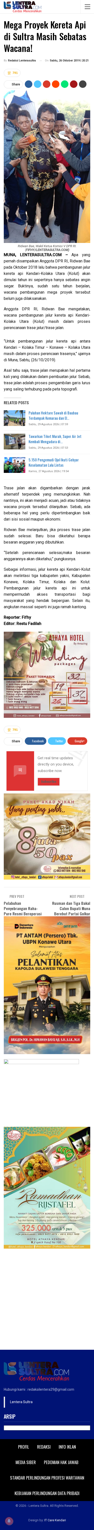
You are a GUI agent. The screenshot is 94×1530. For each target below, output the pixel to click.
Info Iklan (67, 1447)
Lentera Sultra (21, 1402)
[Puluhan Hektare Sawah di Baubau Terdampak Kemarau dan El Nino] (14, 418)
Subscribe (48, 781)
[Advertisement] (47, 1300)
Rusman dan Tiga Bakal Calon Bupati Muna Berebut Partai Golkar (71, 908)
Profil (23, 1447)
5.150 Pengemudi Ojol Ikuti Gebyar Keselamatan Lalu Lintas (54, 462)
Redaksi (44, 1447)
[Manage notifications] (9, 1521)
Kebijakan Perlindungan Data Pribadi (47, 1493)
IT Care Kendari (55, 1520)
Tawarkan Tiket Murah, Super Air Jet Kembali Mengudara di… (55, 438)
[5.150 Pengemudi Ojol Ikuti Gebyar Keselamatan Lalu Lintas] (14, 465)
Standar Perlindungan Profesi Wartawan (47, 1478)
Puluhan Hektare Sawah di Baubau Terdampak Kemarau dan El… (53, 415)
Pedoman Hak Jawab (61, 1462)
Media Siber (26, 1462)
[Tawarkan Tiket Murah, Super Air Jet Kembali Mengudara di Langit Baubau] (14, 442)
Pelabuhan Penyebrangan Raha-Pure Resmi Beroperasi (23, 908)
